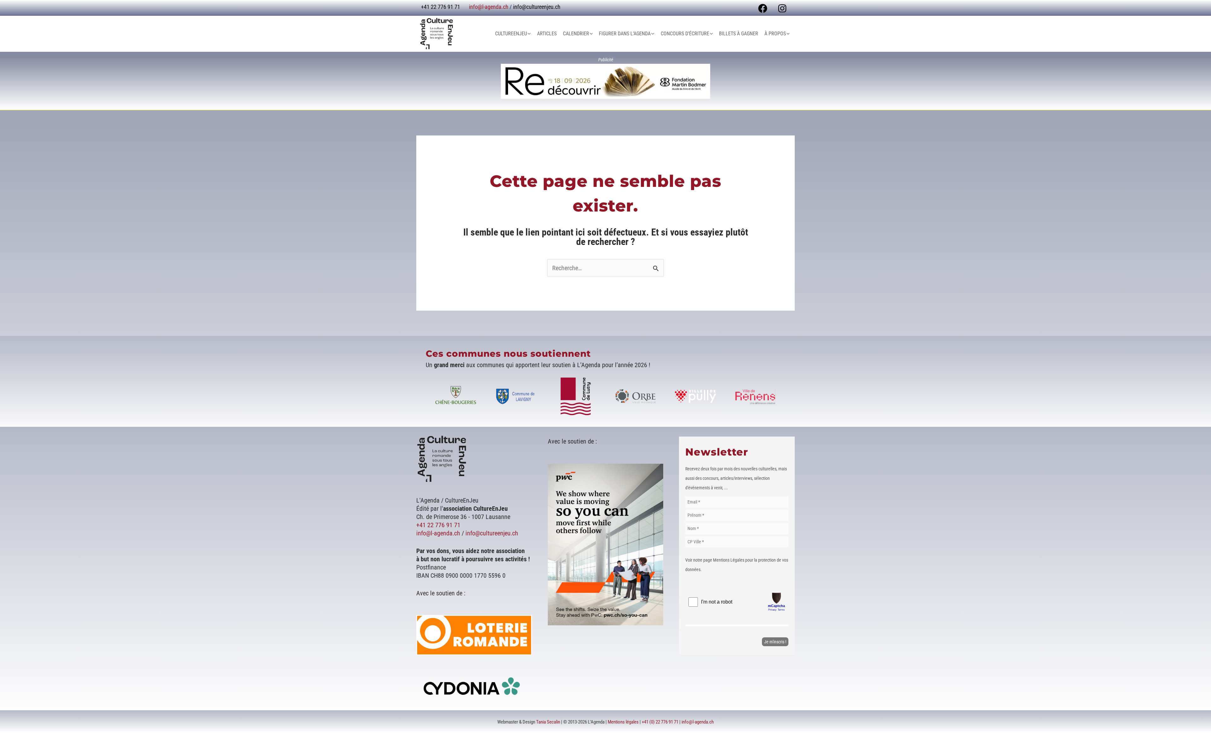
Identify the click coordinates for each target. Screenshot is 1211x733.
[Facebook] (762, 8)
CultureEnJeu (511, 34)
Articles (547, 34)
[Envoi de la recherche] (656, 268)
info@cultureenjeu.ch (536, 6)
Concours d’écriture (685, 34)
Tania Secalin (548, 722)
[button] (529, 34)
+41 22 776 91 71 (438, 525)
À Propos (775, 34)
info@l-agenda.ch (488, 6)
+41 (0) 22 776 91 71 (660, 722)
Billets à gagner (738, 34)
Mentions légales (623, 722)
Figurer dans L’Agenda (625, 34)
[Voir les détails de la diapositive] (605, 81)
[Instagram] (782, 8)
